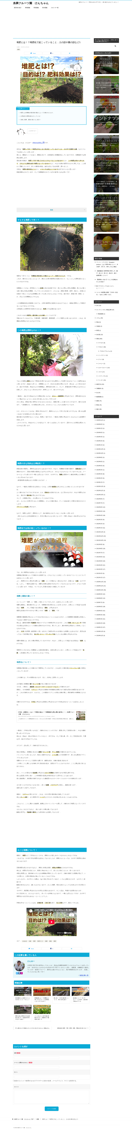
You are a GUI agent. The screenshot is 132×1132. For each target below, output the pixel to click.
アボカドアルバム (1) (106, 351)
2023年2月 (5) (100, 478)
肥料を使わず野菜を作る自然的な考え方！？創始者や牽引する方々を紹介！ (22, 1017)
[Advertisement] (66, 23)
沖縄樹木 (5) (99, 388)
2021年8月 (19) (100, 548)
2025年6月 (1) (100, 424)
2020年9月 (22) (100, 594)
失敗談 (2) (99, 326)
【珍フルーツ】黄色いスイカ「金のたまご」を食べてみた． (106, 243)
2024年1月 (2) (100, 445)
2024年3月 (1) (100, 436)
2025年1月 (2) (100, 428)
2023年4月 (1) (100, 470)
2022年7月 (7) (100, 503)
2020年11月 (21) (101, 586)
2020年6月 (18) (100, 606)
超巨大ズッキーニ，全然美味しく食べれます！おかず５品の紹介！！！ (106, 65)
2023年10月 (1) (100, 453)
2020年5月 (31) (100, 610)
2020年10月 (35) (101, 590)
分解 (30, 941)
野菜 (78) (99, 405)
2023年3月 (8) (100, 474)
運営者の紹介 (17, 7)
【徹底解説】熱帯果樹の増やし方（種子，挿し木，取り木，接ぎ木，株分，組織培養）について (107, 273)
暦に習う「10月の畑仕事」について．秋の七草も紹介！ (61, 998)
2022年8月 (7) (100, 499)
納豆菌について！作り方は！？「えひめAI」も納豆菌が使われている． (80, 999)
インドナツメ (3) (103, 355)
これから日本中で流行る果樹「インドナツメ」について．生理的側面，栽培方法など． (106, 125)
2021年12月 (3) (100, 532)
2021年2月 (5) (100, 573)
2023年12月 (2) (100, 449)
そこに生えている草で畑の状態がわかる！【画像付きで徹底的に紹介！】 (42, 1017)
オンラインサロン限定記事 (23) (105, 309)
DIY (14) (98, 305)
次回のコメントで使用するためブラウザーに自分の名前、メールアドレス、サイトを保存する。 (45, 1081)
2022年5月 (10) (100, 511)
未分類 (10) (99, 334)
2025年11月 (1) (100, 420)
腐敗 (50, 941)
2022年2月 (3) (100, 523)
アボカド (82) (102, 347)
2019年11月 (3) (100, 635)
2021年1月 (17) (100, 577)
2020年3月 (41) (100, 619)
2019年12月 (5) (100, 631)
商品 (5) (98, 322)
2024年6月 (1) (100, 432)
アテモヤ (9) (101, 343)
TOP (23, 1119)
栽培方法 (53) (100, 384)
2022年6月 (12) (100, 507)
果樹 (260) (99, 338)
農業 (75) (99, 401)
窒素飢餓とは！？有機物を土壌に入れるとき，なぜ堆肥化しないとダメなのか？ (42, 999)
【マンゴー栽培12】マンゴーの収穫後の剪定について (107, 164)
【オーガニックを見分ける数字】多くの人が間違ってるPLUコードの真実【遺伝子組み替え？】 (106, 105)
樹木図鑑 (44, 7)
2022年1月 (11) (100, 528)
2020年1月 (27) (100, 627)
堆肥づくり (40, 941)
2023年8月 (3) (100, 457)
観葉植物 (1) (99, 396)
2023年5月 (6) (100, 465)
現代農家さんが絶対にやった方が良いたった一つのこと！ (22, 998)
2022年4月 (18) (100, 515)
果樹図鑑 (27, 7)
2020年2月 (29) (100, 623)
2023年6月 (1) (100, 461)
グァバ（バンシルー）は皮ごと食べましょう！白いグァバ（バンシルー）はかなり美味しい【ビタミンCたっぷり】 (106, 204)
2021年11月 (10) (101, 536)
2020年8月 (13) (100, 598)
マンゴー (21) (102, 380)
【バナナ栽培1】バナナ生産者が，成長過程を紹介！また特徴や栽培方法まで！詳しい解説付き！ (106, 184)
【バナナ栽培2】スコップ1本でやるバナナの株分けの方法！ (107, 144)
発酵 (46, 941)
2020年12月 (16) (101, 581)
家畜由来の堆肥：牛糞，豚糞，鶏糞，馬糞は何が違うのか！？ (72, 1028)
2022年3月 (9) (100, 519)
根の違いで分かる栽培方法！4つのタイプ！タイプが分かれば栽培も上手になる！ (106, 85)
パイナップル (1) (103, 376)
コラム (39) (99, 318)
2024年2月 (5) (100, 441)
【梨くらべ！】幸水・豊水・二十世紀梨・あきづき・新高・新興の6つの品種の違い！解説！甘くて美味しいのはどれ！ (106, 223)
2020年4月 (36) (100, 614)
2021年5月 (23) (100, 561)
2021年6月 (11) (100, 556)
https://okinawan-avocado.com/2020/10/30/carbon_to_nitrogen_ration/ (36, 716)
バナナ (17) (101, 372)
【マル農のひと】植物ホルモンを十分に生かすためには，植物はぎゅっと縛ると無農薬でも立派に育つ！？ (33, 1028)
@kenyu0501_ (37, 142)
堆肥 (34, 941)
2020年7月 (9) (100, 602)
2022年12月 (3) (100, 486)
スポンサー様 (54, 7)
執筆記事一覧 (84, 975)
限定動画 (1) (101, 314)
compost (24, 941)
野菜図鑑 (36, 7)
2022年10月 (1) (100, 494)
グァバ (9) (101, 359)
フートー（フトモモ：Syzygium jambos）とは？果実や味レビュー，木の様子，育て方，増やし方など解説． (107, 264)
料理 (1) (98, 330)
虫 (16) (98, 392)
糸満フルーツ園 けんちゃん (31, 3)
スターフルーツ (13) (104, 367)
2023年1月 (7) (100, 482)
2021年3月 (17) (100, 569)
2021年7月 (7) (100, 552)
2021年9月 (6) (100, 544)
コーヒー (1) (101, 363)
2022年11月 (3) (100, 490)
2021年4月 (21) (100, 565)
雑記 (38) (99, 409)
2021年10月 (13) (101, 540)
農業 (18, 49)
